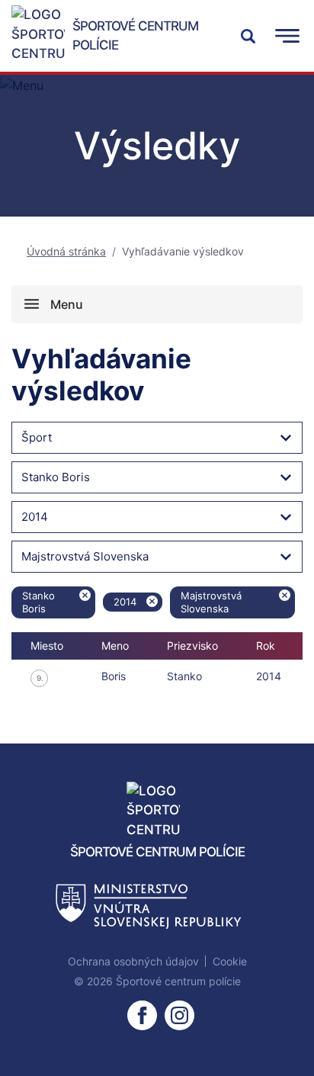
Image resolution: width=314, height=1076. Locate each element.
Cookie (230, 961)
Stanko (184, 676)
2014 (34, 516)
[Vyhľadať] (247, 36)
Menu (66, 304)
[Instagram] (179, 1015)
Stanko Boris (55, 477)
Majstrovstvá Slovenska (85, 556)
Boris (113, 676)
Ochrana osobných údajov (133, 961)
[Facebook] (142, 1015)
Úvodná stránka (66, 251)
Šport (36, 437)
